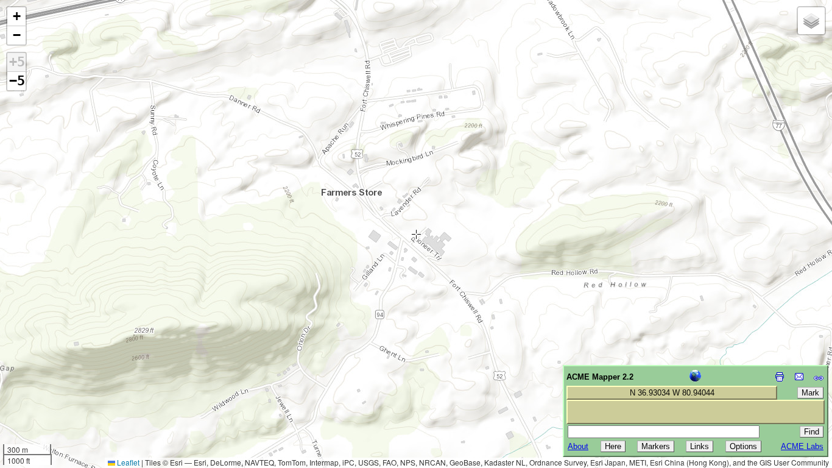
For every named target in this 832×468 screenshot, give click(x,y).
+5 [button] (17, 61)
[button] (16, 16)
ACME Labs (802, 446)
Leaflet (127, 462)
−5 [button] (17, 80)
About (578, 446)
